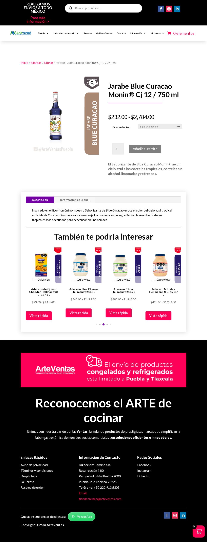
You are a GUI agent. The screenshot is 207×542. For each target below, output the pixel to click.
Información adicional (74, 199)
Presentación (121, 127)
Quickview (43, 279)
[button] (92, 83)
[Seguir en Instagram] (169, 9)
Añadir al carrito (145, 149)
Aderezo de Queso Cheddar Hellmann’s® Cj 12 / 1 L (43, 292)
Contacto (121, 33)
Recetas (88, 33)
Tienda (41, 33)
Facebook (144, 465)
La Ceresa (27, 482)
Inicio (24, 62)
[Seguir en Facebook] (161, 9)
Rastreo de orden (32, 487)
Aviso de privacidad (34, 465)
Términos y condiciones (37, 470)
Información (136, 33)
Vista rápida (39, 316)
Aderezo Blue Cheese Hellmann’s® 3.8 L (83, 290)
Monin (48, 62)
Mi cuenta (156, 33)
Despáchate (29, 476)
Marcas (36, 62)
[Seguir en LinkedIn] (177, 9)
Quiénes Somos (104, 33)
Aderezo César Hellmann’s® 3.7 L (123, 290)
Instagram (144, 470)
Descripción (40, 199)
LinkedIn (143, 476)
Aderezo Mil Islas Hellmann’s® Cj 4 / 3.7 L (163, 292)
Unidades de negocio (64, 33)
